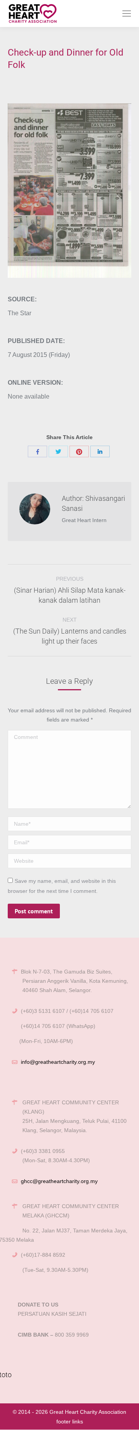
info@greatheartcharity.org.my (58, 1062)
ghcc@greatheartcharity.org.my (59, 1181)
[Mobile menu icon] (126, 13)
